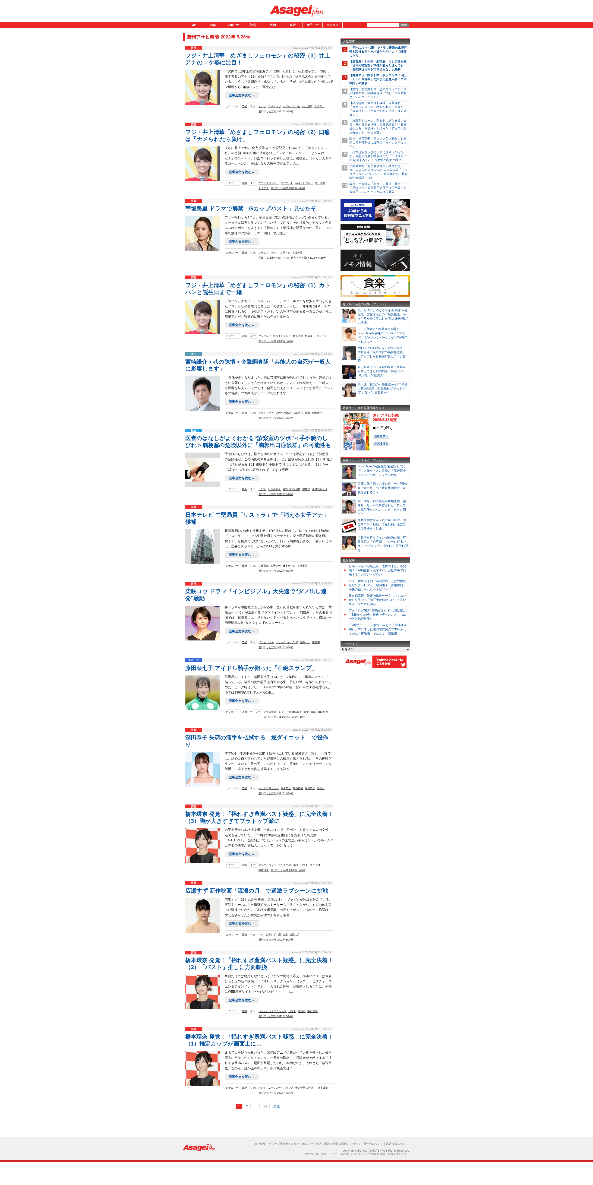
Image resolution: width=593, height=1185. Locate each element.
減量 (306, 711)
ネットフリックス (269, 788)
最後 (276, 1106)
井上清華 (307, 106)
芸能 (213, 25)
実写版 (302, 1011)
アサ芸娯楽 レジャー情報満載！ (283, 711)
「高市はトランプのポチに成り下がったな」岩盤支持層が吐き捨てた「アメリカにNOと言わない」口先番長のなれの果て (378, 156)
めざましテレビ (291, 106)
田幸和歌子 (274, 489)
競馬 (313, 711)
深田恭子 (310, 788)
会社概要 (260, 1143)
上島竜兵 (298, 412)
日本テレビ (289, 565)
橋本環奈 (264, 870)
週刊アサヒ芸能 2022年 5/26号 (276, 111)
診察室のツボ (319, 489)
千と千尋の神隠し (305, 1087)
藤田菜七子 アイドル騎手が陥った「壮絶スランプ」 (251, 668)
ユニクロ (315, 865)
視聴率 (316, 642)
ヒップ (262, 106)
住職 (307, 412)
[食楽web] (375, 296)
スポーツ (233, 25)
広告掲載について (397, 1143)
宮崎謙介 (317, 412)
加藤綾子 (310, 336)
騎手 (302, 717)
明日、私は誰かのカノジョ (274, 257)
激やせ (321, 788)
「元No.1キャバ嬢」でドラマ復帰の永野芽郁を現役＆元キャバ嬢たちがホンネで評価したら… (378, 51)
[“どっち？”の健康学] (375, 245)
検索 (404, 25)
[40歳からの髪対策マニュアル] (375, 220)
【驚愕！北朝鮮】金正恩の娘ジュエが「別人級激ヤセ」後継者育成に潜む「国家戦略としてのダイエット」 (378, 93)
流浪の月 (295, 934)
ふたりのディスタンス (280, 1087)
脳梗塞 (306, 489)
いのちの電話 (283, 412)
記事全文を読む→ (242, 95)
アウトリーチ (266, 412)
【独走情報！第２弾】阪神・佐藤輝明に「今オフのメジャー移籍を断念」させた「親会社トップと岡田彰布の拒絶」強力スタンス (378, 109)
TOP (193, 25)
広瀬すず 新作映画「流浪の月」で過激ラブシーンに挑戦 (256, 890)
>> (265, 1106)
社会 (253, 25)
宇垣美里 (297, 252)
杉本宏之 (286, 788)
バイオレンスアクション (273, 1011)
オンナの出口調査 (288, 865)
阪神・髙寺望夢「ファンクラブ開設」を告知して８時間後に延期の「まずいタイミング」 (378, 142)
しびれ (262, 489)
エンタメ (333, 25)
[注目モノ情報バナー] (375, 270)
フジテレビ (274, 106)
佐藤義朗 (264, 565)
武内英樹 (298, 788)
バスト (274, 252)
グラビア (264, 252)
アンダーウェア (267, 865)
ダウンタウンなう (269, 183)
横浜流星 (283, 934)
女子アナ (313, 25)
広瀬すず (270, 934)
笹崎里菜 (302, 565)
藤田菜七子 (324, 711)
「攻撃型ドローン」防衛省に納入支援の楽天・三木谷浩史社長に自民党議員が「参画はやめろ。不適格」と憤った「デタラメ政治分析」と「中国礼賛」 (378, 126)
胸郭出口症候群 (291, 489)
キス (261, 934)
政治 (273, 25)
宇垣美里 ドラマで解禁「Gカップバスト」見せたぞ (251, 208)
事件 (293, 25)
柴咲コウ (305, 642)
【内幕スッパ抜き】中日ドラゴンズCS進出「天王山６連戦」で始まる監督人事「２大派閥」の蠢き (378, 79)
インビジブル (266, 642)
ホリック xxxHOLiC (287, 642)
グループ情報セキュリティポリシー (291, 1143)
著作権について (373, 1143)
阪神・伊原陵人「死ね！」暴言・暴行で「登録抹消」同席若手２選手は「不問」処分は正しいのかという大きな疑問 (378, 187)
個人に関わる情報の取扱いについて (338, 1143)
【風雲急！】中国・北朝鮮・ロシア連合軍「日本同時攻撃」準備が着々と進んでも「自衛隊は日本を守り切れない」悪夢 (378, 65)
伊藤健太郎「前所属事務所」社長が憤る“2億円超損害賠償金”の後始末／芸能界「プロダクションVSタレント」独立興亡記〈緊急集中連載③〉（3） (378, 172)
